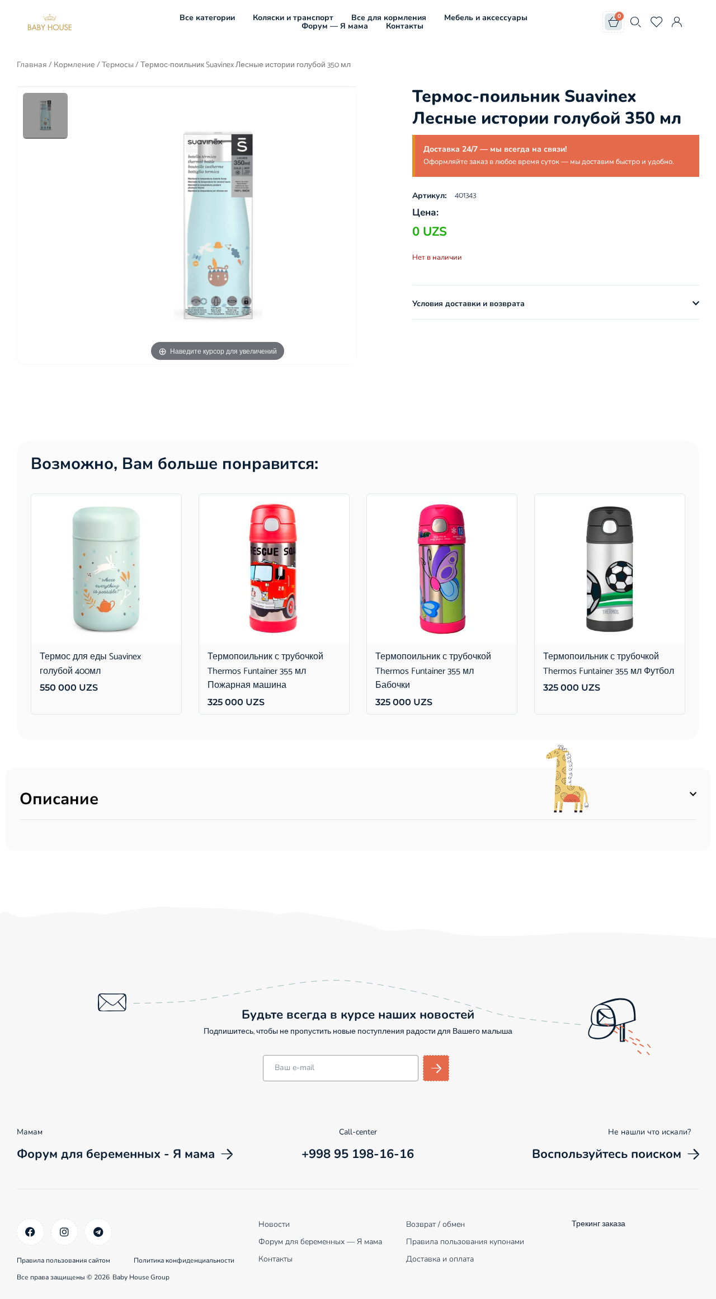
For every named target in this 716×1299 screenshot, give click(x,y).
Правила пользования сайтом (63, 1260)
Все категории (207, 17)
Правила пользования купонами (465, 1241)
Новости (274, 1224)
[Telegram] (98, 1232)
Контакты (404, 26)
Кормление (74, 64)
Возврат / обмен (435, 1224)
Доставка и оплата (440, 1259)
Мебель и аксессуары (485, 17)
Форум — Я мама (335, 26)
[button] (555, 304)
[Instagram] (64, 1232)
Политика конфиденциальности (184, 1260)
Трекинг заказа (598, 1224)
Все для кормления (388, 17)
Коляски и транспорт (293, 17)
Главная (32, 64)
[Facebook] (30, 1232)
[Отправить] (436, 1068)
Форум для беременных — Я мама (320, 1241)
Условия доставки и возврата (468, 303)
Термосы (118, 64)
